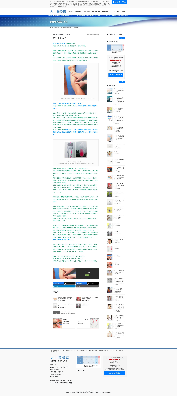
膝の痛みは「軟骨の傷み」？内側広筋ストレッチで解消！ (119, 298)
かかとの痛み (62, 313)
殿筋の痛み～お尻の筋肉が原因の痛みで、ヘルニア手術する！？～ (119, 317)
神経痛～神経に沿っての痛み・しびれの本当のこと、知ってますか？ (119, 325)
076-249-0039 (120, 2)
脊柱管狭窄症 (72, 313)
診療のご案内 (69, 350)
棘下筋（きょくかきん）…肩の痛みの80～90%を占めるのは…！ (118, 290)
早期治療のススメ (86, 304)
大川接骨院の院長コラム (93, 34)
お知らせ (121, 350)
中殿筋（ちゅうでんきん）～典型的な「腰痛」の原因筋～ (119, 185)
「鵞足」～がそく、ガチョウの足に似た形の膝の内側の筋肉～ (119, 90)
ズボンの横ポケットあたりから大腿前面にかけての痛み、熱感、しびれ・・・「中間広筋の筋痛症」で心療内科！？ (119, 100)
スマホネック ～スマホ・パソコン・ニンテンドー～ (119, 193)
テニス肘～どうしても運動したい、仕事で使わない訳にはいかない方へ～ (119, 137)
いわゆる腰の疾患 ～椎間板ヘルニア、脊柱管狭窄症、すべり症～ (119, 177)
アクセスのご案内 (113, 350)
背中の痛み (116, 151)
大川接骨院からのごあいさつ (57, 350)
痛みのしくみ (116, 223)
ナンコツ (80, 321)
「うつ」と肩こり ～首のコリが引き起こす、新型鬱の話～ (119, 169)
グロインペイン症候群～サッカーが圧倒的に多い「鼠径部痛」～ (119, 129)
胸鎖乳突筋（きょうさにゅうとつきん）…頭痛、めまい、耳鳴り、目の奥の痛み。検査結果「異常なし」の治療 (119, 307)
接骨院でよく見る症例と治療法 (80, 350)
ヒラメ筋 (68, 313)
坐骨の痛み (66, 321)
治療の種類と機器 (93, 350)
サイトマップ (54, 351)
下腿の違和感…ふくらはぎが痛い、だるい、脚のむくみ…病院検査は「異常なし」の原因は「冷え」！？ (119, 119)
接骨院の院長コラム (103, 350)
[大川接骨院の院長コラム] (57, 323)
